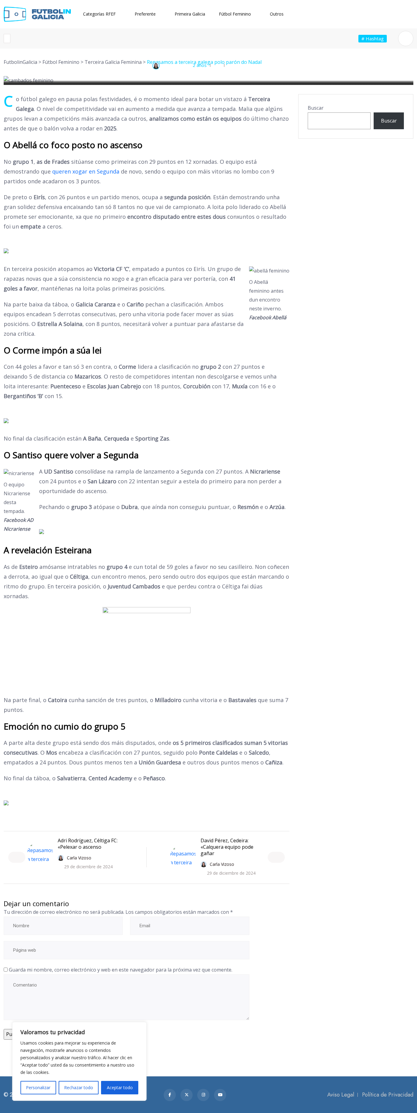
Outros (277, 14)
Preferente (145, 14)
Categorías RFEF (99, 14)
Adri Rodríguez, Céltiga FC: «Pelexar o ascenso (88, 843)
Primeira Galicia (190, 14)
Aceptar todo (120, 1087)
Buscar (316, 107)
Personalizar (38, 1087)
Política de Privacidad (387, 1095)
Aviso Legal (340, 1095)
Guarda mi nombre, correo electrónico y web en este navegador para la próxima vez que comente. (120, 969)
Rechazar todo (78, 1087)
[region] (79, 1061)
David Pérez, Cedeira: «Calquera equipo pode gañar (227, 847)
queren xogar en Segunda (85, 171)
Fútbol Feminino (235, 14)
